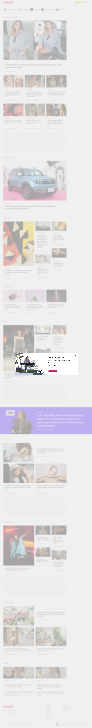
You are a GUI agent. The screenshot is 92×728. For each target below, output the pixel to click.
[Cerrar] (75, 355)
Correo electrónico (52, 365)
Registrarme (52, 371)
